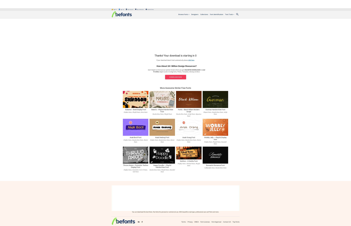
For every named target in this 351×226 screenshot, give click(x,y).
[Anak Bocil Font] (135, 127)
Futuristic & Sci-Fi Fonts (139, 170)
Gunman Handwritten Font (215, 110)
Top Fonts (236, 222)
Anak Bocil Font (135, 137)
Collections (204, 14)
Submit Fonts (150, 9)
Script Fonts (191, 114)
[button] (237, 15)
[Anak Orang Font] (189, 127)
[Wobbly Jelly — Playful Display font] (215, 127)
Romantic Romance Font (215, 165)
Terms (183, 222)
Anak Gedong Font (162, 137)
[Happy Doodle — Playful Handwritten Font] (162, 155)
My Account (130, 9)
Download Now (175, 77)
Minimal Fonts (190, 164)
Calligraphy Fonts (209, 168)
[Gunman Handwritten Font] (215, 99)
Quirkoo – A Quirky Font (189, 161)
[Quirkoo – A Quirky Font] (189, 153)
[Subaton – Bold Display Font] (135, 99)
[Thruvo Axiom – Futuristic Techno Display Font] (135, 155)
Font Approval (216, 222)
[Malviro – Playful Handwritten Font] (162, 99)
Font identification (216, 14)
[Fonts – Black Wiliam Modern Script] (189, 99)
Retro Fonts (144, 112)
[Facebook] (142, 222)
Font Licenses (205, 222)
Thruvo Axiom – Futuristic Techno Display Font (135, 166)
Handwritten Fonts (158, 114)
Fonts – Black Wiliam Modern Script (189, 111)
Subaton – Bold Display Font (135, 110)
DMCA (196, 222)
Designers (194, 14)
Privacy (190, 222)
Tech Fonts (136, 172)
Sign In (114, 9)
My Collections (140, 9)
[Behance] (139, 222)
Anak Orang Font (188, 137)
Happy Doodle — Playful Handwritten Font (162, 166)
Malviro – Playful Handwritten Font (162, 111)
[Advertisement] (175, 36)
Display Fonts (128, 112)
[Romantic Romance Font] (215, 155)
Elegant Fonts (207, 112)
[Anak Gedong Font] (162, 127)
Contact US (227, 222)
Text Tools (229, 14)
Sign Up (121, 9)
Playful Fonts (136, 112)
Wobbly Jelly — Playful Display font (215, 138)
